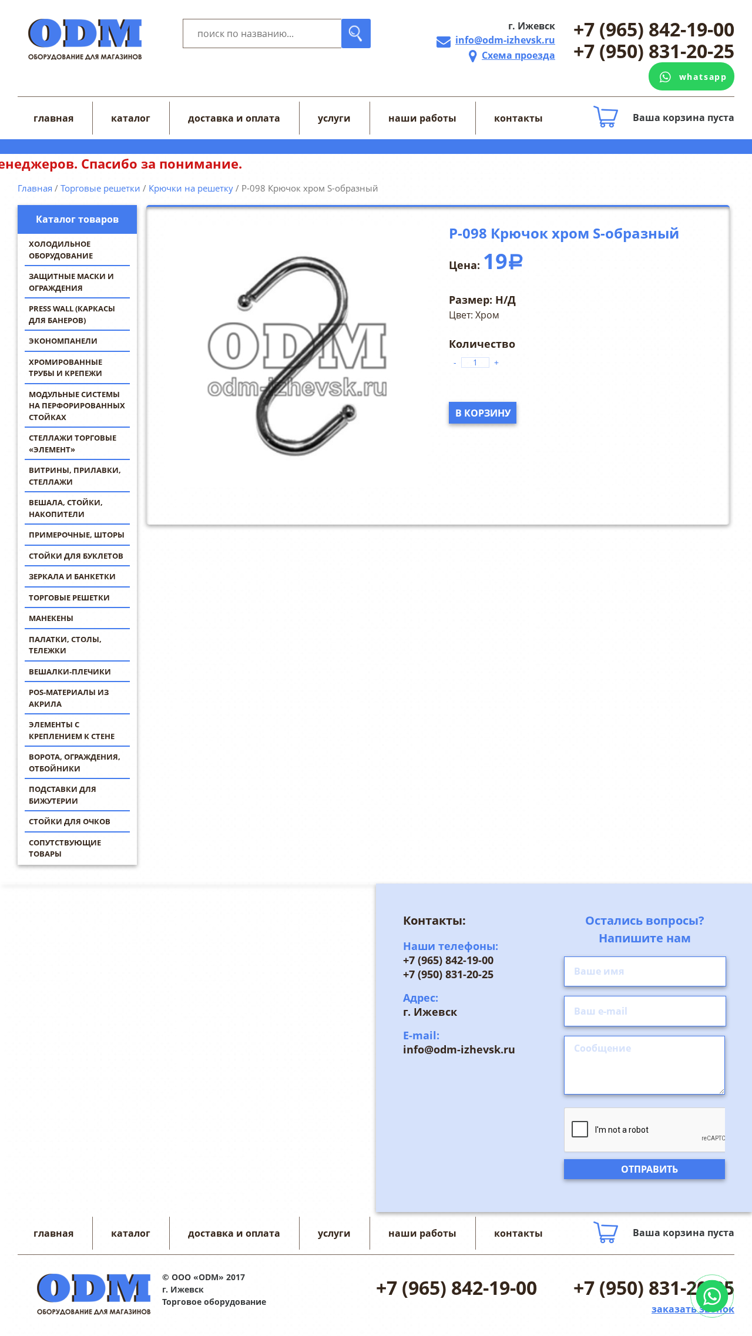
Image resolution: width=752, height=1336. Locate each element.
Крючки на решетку (191, 188)
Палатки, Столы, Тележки (65, 645)
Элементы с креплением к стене (72, 730)
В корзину (483, 413)
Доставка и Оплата (234, 118)
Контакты (518, 118)
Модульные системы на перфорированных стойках (77, 405)
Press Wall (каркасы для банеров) (72, 314)
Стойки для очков (69, 821)
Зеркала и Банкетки (72, 576)
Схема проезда (518, 55)
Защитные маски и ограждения (71, 282)
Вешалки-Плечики (70, 671)
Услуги (334, 118)
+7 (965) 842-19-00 (653, 30)
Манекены (51, 618)
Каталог (130, 118)
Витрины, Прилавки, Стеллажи (75, 476)
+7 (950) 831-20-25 (653, 51)
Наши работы (422, 118)
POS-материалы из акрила (69, 698)
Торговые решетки (69, 597)
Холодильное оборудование (61, 250)
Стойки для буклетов (76, 555)
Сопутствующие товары (65, 848)
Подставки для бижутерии (62, 795)
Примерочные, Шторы (77, 534)
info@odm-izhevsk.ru (505, 39)
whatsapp (703, 76)
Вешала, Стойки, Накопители (66, 508)
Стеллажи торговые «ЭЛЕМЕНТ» (72, 443)
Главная (53, 118)
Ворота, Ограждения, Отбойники (74, 762)
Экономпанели (63, 340)
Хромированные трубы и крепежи (65, 368)
